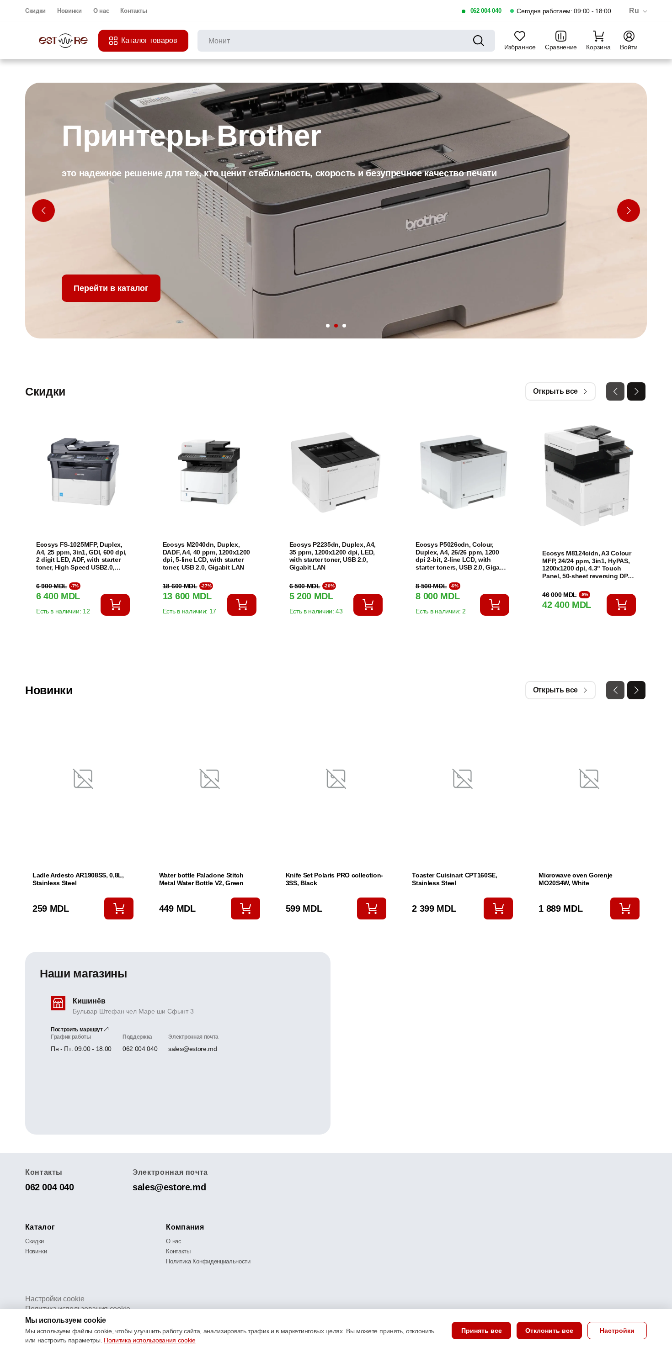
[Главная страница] (64, 41)
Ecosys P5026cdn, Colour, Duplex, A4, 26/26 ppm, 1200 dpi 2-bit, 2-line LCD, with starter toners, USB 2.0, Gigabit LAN (461, 556)
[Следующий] (628, 210)
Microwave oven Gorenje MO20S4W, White (576, 879)
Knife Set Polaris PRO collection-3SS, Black (334, 879)
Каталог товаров (149, 40)
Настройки (617, 1330)
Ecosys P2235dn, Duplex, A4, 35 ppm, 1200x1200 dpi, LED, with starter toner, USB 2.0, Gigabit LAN (332, 556)
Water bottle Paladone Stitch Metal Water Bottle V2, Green (201, 879)
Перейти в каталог (111, 288)
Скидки (35, 10)
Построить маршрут (77, 1029)
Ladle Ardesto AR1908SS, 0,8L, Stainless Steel (78, 879)
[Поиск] (478, 40)
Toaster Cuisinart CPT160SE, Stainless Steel (454, 879)
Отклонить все (549, 1330)
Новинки (69, 10)
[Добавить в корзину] (115, 605)
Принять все (481, 1330)
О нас (101, 10)
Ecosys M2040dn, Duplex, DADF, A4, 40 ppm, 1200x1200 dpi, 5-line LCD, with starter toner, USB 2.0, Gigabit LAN (206, 556)
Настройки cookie (55, 1299)
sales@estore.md (192, 1048)
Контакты (133, 10)
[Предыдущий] (43, 210)
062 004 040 (485, 10)
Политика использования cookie (150, 1340)
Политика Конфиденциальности (208, 1261)
